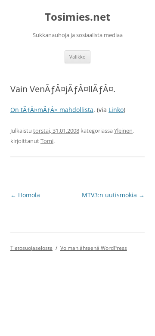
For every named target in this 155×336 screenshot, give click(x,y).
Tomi (46, 141)
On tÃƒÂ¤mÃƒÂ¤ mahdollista (51, 110)
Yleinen (123, 130)
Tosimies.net (77, 17)
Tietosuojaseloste (31, 248)
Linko (116, 110)
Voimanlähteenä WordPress (93, 248)
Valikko (77, 56)
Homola (25, 195)
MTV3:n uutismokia (113, 195)
